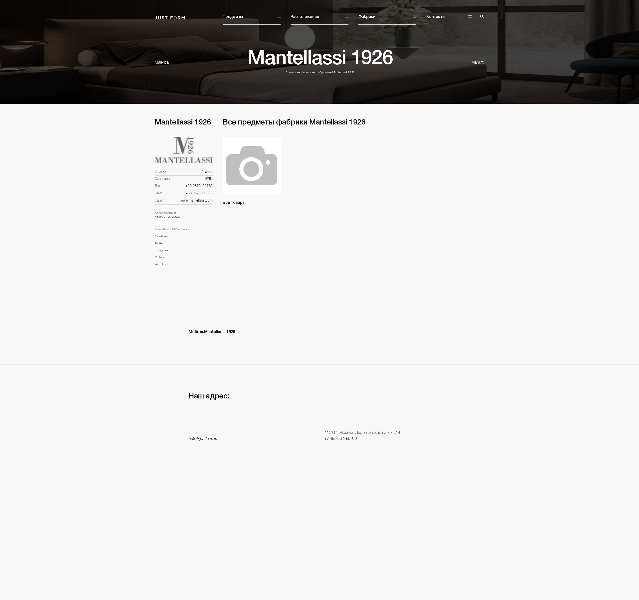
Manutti (478, 62)
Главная (291, 72)
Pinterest (160, 257)
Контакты (435, 17)
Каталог (306, 72)
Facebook (161, 236)
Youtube (160, 264)
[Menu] (470, 16)
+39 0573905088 (199, 193)
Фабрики (366, 17)
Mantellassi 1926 (343, 72)
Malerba (161, 62)
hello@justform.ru (203, 439)
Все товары (234, 203)
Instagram (161, 250)
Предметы (233, 17)
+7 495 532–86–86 (340, 439)
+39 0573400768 (199, 186)
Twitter (159, 243)
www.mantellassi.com (196, 200)
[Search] (482, 17)
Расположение (305, 17)
